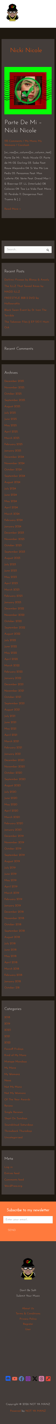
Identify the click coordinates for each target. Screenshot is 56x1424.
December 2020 (14, 760)
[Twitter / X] (35, 1379)
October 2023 (13, 545)
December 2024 (14, 457)
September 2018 (14, 931)
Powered (15, 1411)
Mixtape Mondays (15, 1061)
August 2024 (12, 482)
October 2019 (12, 848)
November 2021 (14, 691)
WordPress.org (13, 1186)
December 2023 (14, 533)
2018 (7, 1017)
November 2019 (14, 842)
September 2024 (14, 476)
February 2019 (13, 899)
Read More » (12, 208)
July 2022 (10, 640)
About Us (28, 1308)
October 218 (11, 987)
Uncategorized (13, 1137)
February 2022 (13, 672)
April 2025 (11, 431)
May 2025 (10, 425)
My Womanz (12, 1074)
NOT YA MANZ (13, 23)
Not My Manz (13, 1087)
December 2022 (14, 608)
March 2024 (11, 514)
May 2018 (10, 956)
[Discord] (8, 1379)
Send (12, 1230)
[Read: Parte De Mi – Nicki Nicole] (28, 90)
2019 (7, 1023)
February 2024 (13, 520)
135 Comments (13, 141)
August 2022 (12, 634)
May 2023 (10, 577)
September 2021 (14, 703)
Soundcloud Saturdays (18, 1125)
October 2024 (13, 469)
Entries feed (11, 1173)
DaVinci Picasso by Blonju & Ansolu (26, 279)
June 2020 (10, 798)
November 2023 (14, 539)
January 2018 (12, 981)
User (28, 1329)
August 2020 (12, 785)
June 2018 (10, 950)
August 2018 (12, 937)
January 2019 (12, 905)
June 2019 (10, 874)
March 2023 (11, 589)
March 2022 (11, 665)
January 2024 (12, 526)
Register (28, 1324)
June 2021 (10, 722)
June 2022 (10, 646)
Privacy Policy (28, 1319)
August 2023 (12, 558)
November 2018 (14, 918)
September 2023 (14, 552)
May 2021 (10, 728)
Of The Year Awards (17, 1099)
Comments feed (14, 1179)
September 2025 (14, 400)
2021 (7, 1036)
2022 (7, 1042)
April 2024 (11, 507)
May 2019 (10, 880)
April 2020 (11, 811)
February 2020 (13, 823)
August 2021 (12, 709)
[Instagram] (28, 1379)
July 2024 (10, 488)
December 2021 (13, 684)
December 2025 (14, 381)
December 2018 (14, 912)
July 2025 (10, 413)
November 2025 (14, 387)
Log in (8, 1167)
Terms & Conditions (28, 1313)
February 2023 (13, 596)
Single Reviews (13, 1112)
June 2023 (10, 570)
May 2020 (10, 804)
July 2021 (9, 716)
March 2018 (11, 969)
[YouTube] (15, 1379)
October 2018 (12, 924)
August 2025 (12, 406)
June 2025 (10, 419)
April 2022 (11, 659)
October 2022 (13, 621)
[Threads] (41, 1379)
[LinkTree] (48, 1379)
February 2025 (13, 444)
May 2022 (10, 653)
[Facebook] (21, 1379)
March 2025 (11, 438)
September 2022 (14, 627)
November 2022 (14, 615)
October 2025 (13, 394)
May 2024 (10, 501)
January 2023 (12, 602)
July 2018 (10, 943)
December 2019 (14, 836)
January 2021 (12, 754)
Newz (7, 1080)
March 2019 (11, 893)
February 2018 (13, 975)
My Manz (30, 141)
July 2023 (10, 564)
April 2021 (10, 735)
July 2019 (10, 867)
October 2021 (12, 697)
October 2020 (13, 773)
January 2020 (13, 830)
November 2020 (14, 766)
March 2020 (12, 817)
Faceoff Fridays (13, 1049)
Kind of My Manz (15, 1055)
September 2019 (14, 855)
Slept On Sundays (15, 1118)
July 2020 (10, 792)
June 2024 (10, 495)
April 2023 (11, 583)
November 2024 (14, 463)
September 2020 (15, 779)
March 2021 (11, 741)
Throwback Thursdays (18, 1131)
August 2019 (12, 861)
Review (8, 1106)
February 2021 (13, 747)
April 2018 (10, 962)
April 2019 (10, 886)
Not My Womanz (15, 1093)
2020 (7, 1030)
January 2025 (12, 450)
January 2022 (12, 678)
